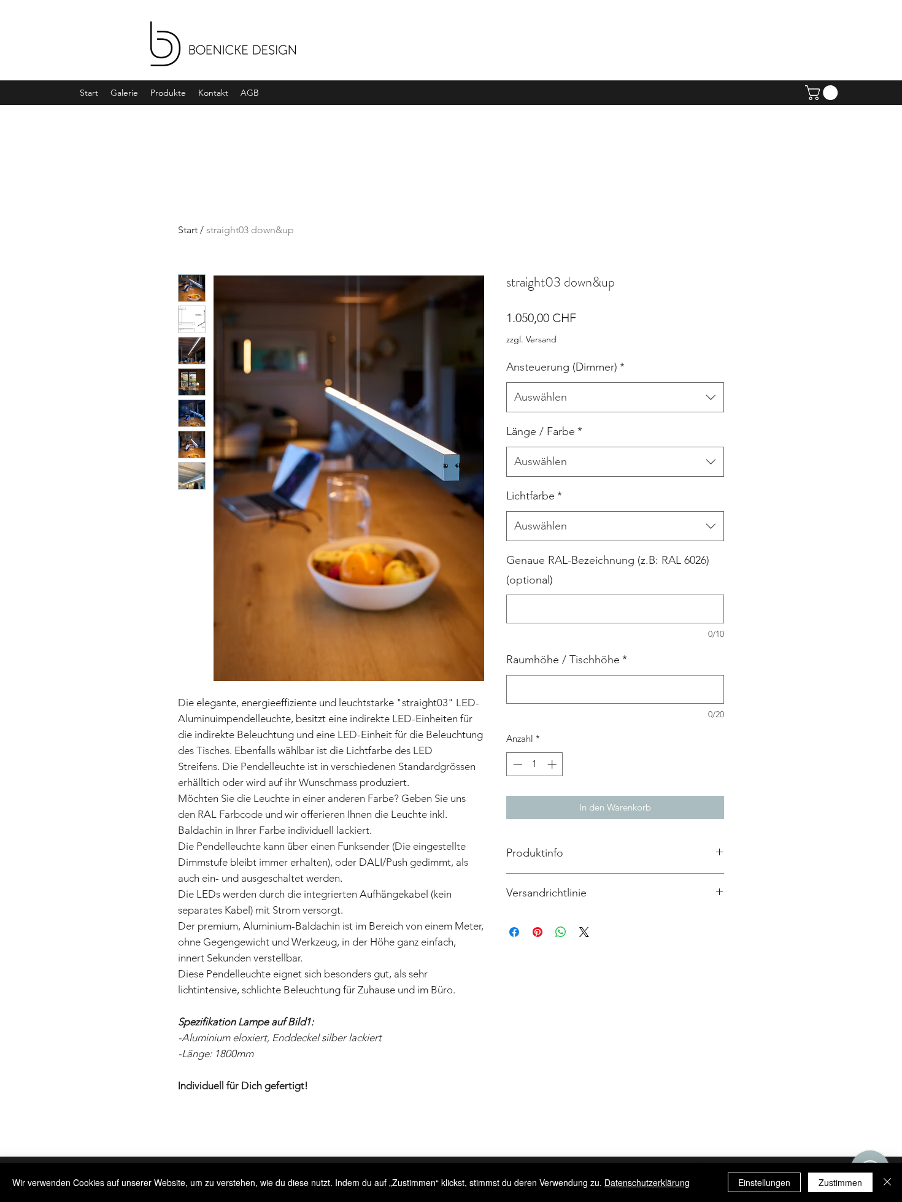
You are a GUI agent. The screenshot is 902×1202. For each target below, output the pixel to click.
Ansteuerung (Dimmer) (565, 367)
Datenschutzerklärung (647, 1182)
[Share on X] (584, 932)
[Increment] (553, 764)
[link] (823, 92)
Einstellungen (764, 1182)
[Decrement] (516, 764)
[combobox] (615, 397)
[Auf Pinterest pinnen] (537, 932)
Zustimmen (840, 1182)
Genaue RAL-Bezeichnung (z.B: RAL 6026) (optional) (607, 570)
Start (188, 230)
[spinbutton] (535, 764)
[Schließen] (887, 1182)
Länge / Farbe (544, 431)
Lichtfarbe (534, 496)
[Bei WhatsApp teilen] (560, 932)
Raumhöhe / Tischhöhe (566, 659)
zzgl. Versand (531, 339)
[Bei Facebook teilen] (514, 932)
